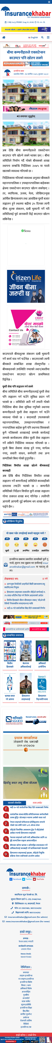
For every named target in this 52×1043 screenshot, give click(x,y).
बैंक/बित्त (26, 1011)
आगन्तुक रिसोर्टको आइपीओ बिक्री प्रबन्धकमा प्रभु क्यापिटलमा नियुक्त (24, 585)
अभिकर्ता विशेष (26, 988)
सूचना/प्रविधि (26, 1004)
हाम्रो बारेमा (20, 1035)
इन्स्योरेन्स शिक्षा (26, 1008)
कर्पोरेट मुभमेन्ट (26, 1014)
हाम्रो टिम (32, 1035)
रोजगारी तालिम (26, 1020)
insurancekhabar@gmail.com (28, 565)
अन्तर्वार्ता (26, 998)
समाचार (26, 972)
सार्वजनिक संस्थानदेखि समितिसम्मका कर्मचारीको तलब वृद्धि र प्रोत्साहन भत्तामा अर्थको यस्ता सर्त (29, 816)
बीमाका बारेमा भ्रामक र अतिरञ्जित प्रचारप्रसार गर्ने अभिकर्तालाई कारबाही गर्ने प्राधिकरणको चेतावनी (29, 846)
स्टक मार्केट (26, 1001)
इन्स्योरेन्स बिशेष (26, 982)
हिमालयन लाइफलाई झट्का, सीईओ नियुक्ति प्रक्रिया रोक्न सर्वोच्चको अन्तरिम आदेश (27, 854)
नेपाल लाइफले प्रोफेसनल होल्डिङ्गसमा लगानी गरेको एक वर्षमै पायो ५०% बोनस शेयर (27, 823)
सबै (46, 579)
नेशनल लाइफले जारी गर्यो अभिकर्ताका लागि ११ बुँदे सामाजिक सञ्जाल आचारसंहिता (28, 839)
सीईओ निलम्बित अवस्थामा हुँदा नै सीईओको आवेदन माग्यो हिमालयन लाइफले (27, 831)
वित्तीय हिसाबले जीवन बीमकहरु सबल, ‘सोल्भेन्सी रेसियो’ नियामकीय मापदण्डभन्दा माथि (24, 602)
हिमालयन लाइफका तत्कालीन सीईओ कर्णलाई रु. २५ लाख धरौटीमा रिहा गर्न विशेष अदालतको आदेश (24, 593)
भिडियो (26, 1024)
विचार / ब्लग (26, 985)
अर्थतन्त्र (26, 1017)
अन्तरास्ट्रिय (26, 992)
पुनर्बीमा (26, 995)
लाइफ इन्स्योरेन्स (26, 975)
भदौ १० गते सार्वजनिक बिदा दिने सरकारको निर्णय (26, 608)
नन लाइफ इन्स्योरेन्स (26, 979)
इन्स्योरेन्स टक (26, 1027)
